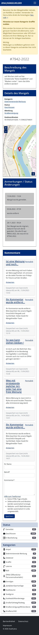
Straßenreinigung (11, 113)
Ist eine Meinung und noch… (15, 263)
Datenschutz (23, 621)
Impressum (7, 625)
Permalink (29, 262)
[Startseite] (12, 2)
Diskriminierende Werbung (15, 101)
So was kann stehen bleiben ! (15, 341)
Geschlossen (9, 107)
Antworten (10, 282)
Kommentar (9, 480)
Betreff (7, 472)
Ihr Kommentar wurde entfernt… (15, 301)
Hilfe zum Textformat (12, 496)
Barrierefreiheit (9, 621)
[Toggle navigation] (35, 3)
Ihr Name (7, 464)
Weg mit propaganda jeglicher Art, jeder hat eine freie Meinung (14, 386)
